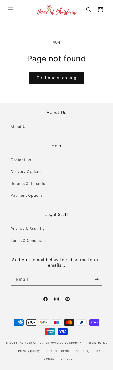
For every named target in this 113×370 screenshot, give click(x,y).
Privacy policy (29, 351)
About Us (19, 126)
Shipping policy (88, 351)
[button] (10, 10)
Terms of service (57, 351)
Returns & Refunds (28, 183)
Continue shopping (56, 77)
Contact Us (21, 159)
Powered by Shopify (65, 342)
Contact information (59, 359)
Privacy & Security (28, 228)
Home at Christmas (34, 342)
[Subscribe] (96, 279)
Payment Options (27, 195)
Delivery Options (26, 171)
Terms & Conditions (29, 240)
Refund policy (96, 342)
